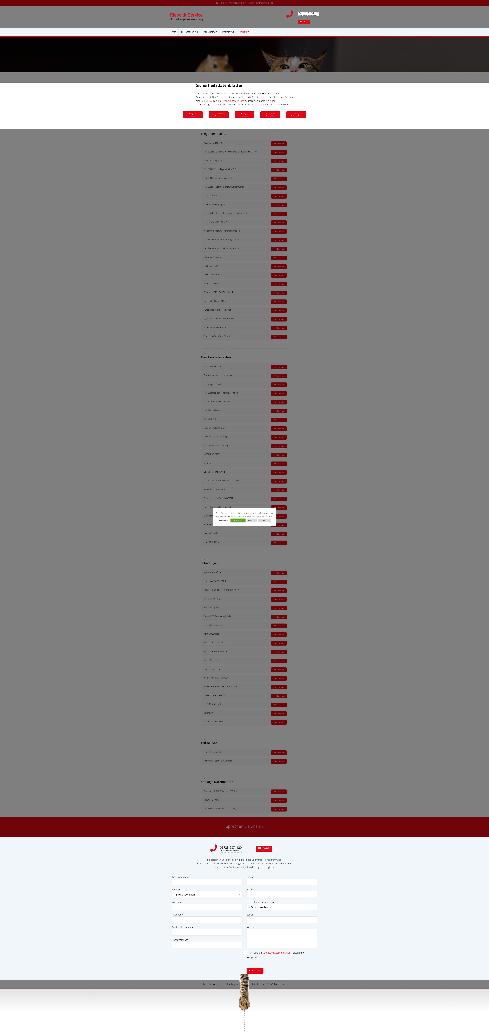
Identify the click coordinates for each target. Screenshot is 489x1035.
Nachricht (252, 927)
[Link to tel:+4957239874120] (291, 14)
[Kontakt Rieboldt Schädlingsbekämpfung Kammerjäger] (308, 12)
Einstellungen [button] (265, 520)
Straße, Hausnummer (183, 927)
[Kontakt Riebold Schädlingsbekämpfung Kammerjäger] (230, 847)
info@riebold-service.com (231, 100)
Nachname (178, 914)
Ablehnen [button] (251, 520)
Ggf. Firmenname (181, 876)
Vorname (177, 902)
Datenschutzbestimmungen (276, 952)
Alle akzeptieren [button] (238, 520)
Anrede (176, 889)
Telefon (250, 876)
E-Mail (250, 889)
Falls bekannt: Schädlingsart (261, 902)
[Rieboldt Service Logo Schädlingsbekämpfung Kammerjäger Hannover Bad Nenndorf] (186, 14)
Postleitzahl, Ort (180, 939)
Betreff (250, 914)
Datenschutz (223, 520)
